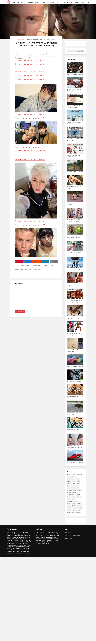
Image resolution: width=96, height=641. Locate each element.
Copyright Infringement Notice (73, 535)
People (74, 499)
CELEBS (77, 2)
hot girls (79, 490)
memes (73, 496)
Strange (69, 510)
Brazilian (17, 269)
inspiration (74, 492)
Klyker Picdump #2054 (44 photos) (75, 171)
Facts (78, 483)
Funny (68, 487)
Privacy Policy (69, 538)
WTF (58, 2)
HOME (13, 2)
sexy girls (79, 505)
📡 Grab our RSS (48, 265)
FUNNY (23, 2)
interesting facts (70, 494)
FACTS (37, 2)
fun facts (77, 485)
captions (69, 481)
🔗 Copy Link (36, 265)
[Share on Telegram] (45, 261)
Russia (73, 505)
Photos (68, 503)
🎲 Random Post (24, 265)
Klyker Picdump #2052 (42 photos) (75, 366)
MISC (83, 2)
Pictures (80, 503)
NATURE (69, 2)
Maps (68, 496)
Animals (73, 474)
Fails (68, 485)
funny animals (75, 487)
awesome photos (71, 476)
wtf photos (78, 512)
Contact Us (68, 532)
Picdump (74, 503)
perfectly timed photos (72, 501)
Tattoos (74, 510)
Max (30, 269)
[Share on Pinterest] (19, 261)
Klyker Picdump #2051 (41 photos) (75, 462)
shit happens (70, 508)
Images (69, 492)
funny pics (69, 490)
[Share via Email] (54, 261)
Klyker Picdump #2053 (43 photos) (75, 269)
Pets (80, 501)
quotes (68, 505)
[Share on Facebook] (27, 261)
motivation (79, 496)
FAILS (43, 2)
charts (78, 481)
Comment (16, 287)
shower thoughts (78, 508)
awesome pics (70, 478)
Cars (74, 481)
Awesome (79, 474)
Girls (75, 490)
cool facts (69, 483)
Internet (78, 494)
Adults (68, 474)
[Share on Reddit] (36, 261)
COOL (63, 2)
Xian (39, 269)
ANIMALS (30, 2)
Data (74, 483)
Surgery (35, 269)
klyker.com (9, 532)
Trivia (79, 510)
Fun (72, 485)
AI (18, 2)
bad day (77, 478)
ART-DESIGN (50, 2)
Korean (26, 269)
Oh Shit (69, 499)
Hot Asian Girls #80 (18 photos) (74, 381)
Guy (22, 269)
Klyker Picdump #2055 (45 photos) (75, 74)
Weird (68, 512)
